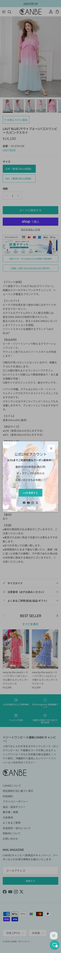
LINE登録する (30, 492)
